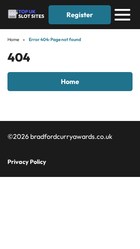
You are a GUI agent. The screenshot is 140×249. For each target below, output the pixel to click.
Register (79, 14)
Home (13, 39)
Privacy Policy (26, 161)
